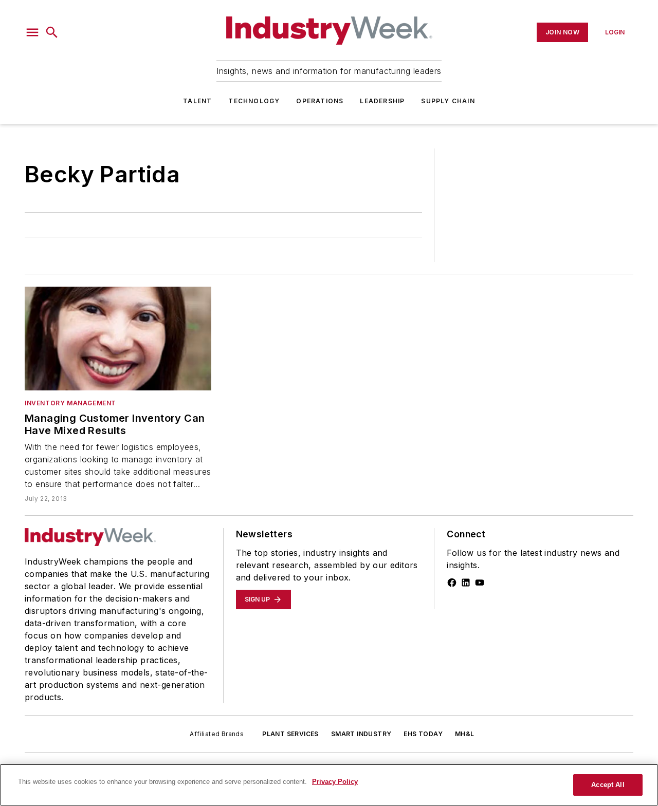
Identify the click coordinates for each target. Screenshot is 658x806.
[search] (52, 32)
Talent (197, 101)
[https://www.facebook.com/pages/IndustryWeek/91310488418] (452, 582)
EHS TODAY (423, 734)
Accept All (607, 785)
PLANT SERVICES (290, 734)
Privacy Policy (335, 781)
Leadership (382, 101)
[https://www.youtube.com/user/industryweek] (479, 582)
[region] (329, 785)
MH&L (464, 734)
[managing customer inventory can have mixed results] (118, 338)
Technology (254, 101)
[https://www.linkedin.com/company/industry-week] (466, 582)
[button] (32, 32)
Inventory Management (70, 403)
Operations (319, 101)
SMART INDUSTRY (361, 734)
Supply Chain (447, 101)
